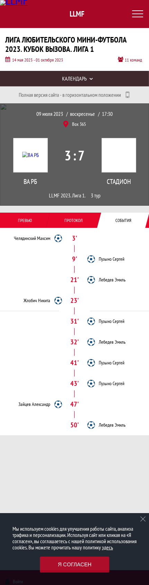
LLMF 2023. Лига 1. (67, 195)
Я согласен (74, 564)
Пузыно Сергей (111, 259)
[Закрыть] (143, 519)
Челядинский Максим (32, 238)
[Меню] (137, 14)
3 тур (95, 195)
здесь (107, 547)
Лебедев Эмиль (112, 279)
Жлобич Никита (37, 300)
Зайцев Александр (34, 404)
